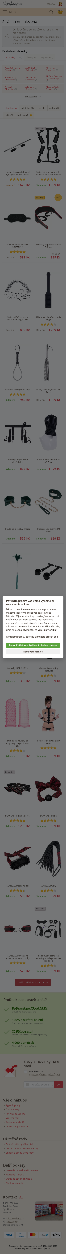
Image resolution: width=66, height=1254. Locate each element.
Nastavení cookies (33, 651)
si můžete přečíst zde (46, 636)
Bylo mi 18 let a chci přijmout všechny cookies (33, 645)
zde (57, 626)
